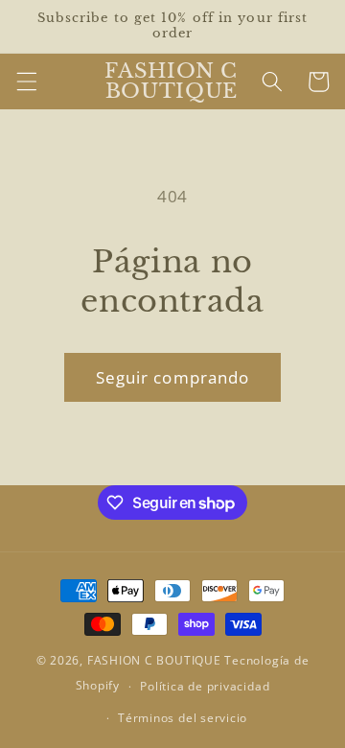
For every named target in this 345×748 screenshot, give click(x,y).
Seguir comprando (173, 377)
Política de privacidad (204, 686)
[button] (26, 81)
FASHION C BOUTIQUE (154, 660)
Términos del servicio (182, 718)
